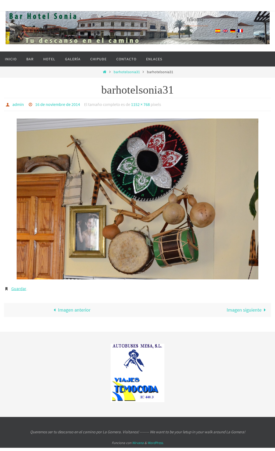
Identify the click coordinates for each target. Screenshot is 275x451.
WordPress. (155, 440)
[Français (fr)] (240, 30)
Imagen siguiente (244, 307)
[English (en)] (225, 30)
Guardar (18, 286)
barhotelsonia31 (127, 71)
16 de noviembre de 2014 (57, 103)
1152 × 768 (140, 103)
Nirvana (138, 440)
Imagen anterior (74, 307)
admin (18, 103)
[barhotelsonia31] (137, 197)
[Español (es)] (217, 30)
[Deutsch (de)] (232, 30)
